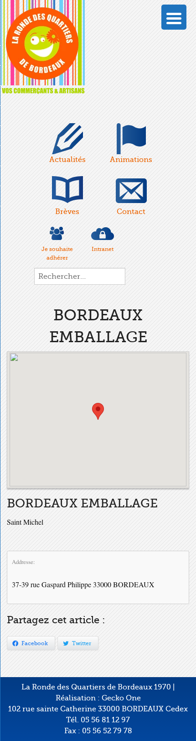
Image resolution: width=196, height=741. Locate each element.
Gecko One (121, 698)
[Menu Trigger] (173, 17)
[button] (98, 411)
